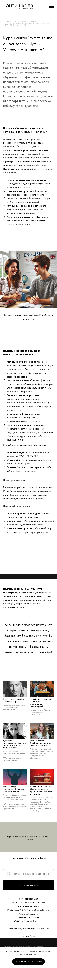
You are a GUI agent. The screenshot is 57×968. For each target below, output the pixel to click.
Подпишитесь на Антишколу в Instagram (28, 858)
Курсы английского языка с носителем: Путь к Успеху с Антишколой (28, 838)
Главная (19, 833)
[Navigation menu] (51, 6)
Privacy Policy (28, 936)
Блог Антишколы (32, 833)
